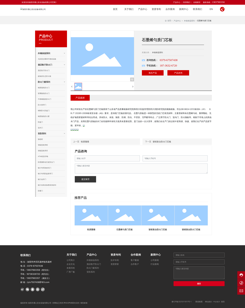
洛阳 (223, 301)
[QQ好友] (32, 289)
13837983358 (218, 2)
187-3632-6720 (168, 65)
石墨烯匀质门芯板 (124, 229)
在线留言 (196, 2)
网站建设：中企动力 (212, 302)
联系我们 (186, 2)
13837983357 (33, 278)
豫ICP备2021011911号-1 (182, 301)
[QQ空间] (38, 289)
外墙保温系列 (189, 21)
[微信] (27, 289)
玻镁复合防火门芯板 (162, 141)
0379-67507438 (168, 60)
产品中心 (177, 2)
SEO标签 (84, 303)
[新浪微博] (22, 289)
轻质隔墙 (85, 141)
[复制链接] (43, 289)
